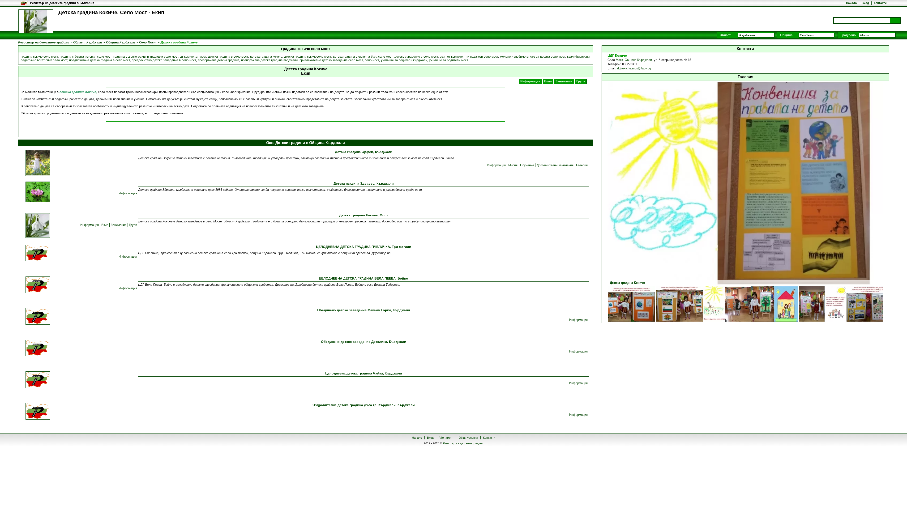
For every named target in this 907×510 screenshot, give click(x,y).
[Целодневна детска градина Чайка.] (38, 380)
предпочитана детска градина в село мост (99, 60)
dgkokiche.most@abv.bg (634, 68)
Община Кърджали (638, 60)
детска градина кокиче (266, 56)
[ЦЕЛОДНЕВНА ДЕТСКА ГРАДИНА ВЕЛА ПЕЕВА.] (38, 285)
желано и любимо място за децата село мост (532, 56)
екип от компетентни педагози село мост (469, 56)
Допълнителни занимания (555, 165)
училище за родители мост (448, 60)
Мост (619, 60)
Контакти (880, 3)
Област (725, 35)
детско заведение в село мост (416, 56)
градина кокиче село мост (39, 56)
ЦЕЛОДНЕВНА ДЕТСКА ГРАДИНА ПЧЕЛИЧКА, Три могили (363, 247)
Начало (851, 3)
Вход (865, 3)
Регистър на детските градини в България (62, 3)
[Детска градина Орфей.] (38, 163)
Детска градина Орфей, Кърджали (363, 152)
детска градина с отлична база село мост (363, 56)
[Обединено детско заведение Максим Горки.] (38, 316)
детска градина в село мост (228, 56)
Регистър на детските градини (463, 443)
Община (786, 35)
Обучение (527, 165)
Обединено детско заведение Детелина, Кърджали (363, 342)
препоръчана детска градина (218, 60)
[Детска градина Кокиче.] (38, 225)
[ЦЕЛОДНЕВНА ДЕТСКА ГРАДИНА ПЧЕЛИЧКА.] (38, 253)
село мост (372, 60)
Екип (548, 81)
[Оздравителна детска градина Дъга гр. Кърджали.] (38, 411)
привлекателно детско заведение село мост (331, 60)
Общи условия (468, 437)
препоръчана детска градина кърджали (269, 60)
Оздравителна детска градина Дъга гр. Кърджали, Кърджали (363, 405)
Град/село (848, 35)
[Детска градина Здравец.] (38, 192)
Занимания (564, 81)
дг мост (201, 56)
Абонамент (446, 437)
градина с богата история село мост (85, 56)
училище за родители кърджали (404, 60)
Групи (580, 81)
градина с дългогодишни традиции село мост (145, 56)
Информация (530, 81)
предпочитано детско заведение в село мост (164, 60)
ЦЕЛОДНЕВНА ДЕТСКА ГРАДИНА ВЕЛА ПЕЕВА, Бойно (363, 278)
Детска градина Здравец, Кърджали (364, 183)
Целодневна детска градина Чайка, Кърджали (363, 373)
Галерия (582, 165)
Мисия (513, 165)
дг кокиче (187, 56)
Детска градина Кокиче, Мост (363, 215)
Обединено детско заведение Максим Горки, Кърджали (363, 310)
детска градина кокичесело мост (307, 56)
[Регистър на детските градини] (36, 21)
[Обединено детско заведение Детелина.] (38, 348)
